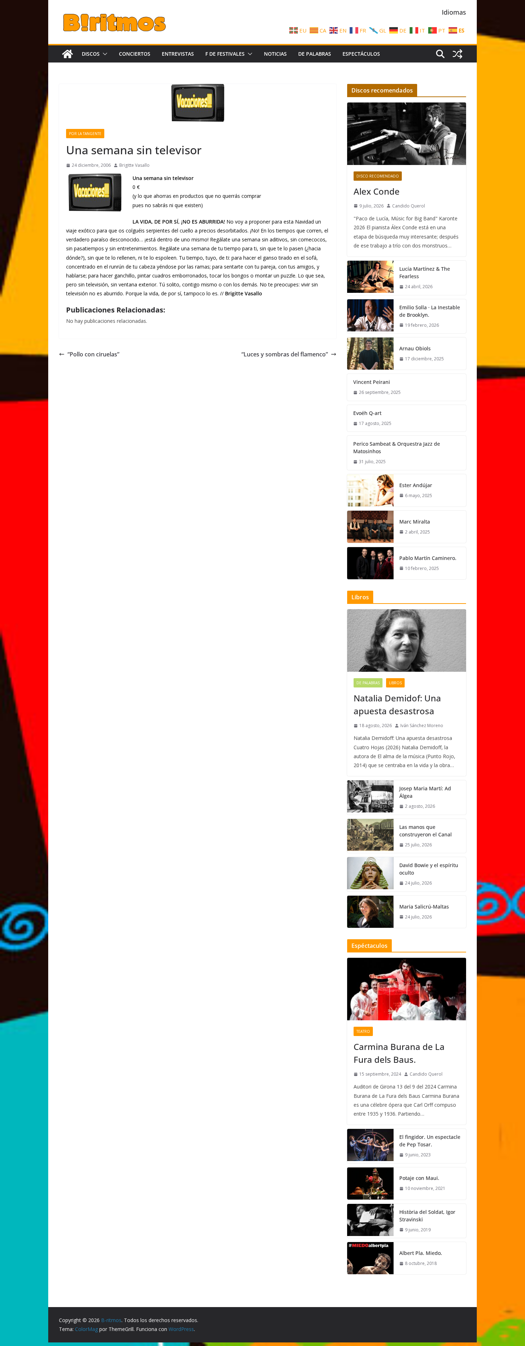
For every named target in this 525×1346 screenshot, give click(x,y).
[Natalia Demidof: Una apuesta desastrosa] (406, 640)
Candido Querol (408, 206)
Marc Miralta (414, 521)
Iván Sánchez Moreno (421, 725)
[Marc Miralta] (370, 527)
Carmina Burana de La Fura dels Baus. (399, 1053)
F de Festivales (225, 53)
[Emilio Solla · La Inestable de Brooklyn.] (370, 316)
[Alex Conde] (406, 133)
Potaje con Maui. (419, 1178)
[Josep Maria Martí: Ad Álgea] (370, 797)
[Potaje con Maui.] (370, 1183)
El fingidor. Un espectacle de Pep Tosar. (429, 1141)
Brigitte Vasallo (134, 165)
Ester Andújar (415, 485)
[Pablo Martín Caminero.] (370, 563)
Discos (91, 53)
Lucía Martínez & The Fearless (424, 272)
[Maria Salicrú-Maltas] (370, 912)
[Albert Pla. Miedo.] (370, 1258)
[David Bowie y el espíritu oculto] (370, 874)
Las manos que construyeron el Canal (425, 831)
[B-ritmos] (67, 53)
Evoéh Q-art (367, 413)
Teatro (363, 1031)
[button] (104, 54)
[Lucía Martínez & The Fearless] (370, 278)
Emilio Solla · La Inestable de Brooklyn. (429, 311)
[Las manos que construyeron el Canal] (370, 836)
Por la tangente (85, 133)
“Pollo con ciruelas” (93, 354)
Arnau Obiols (415, 348)
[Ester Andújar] (370, 490)
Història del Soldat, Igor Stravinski (427, 1216)
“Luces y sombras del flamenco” (284, 354)
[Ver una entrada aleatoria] (457, 53)
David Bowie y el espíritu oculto (428, 869)
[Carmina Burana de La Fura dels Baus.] (406, 989)
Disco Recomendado (377, 176)
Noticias (275, 53)
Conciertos (134, 53)
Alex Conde (377, 191)
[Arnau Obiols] (370, 353)
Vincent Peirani (371, 382)
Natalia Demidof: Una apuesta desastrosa (397, 704)
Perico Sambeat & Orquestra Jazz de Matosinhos (396, 447)
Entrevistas (178, 53)
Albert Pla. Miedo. (420, 1253)
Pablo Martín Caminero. (427, 558)
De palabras (314, 53)
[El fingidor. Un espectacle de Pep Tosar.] (370, 1146)
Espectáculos (361, 53)
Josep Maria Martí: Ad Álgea (425, 792)
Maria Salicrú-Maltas (424, 906)
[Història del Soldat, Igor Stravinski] (370, 1221)
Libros (395, 682)
